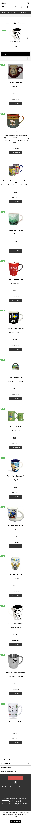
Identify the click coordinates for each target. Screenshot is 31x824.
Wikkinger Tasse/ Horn (15, 525)
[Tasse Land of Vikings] (15, 71)
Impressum (25, 795)
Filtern (5, 54)
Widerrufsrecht (6, 795)
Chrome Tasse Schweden (15, 673)
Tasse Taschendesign (15, 377)
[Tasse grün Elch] (15, 415)
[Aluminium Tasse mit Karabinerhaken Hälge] (15, 170)
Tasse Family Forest (15, 230)
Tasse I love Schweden (15, 328)
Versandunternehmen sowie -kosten (18, 793)
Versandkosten (5, 800)
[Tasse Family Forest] (15, 219)
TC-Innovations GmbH (20, 804)
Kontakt (6, 793)
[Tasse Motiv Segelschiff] (15, 465)
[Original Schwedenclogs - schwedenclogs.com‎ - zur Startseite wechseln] (7, 3)
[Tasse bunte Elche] (15, 711)
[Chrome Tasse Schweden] (15, 661)
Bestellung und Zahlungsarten (10, 786)
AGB (20, 795)
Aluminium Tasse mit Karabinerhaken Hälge (15, 182)
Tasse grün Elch (15, 427)
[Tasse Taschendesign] (15, 366)
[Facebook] (15, 782)
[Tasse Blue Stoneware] (15, 120)
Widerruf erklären (15, 778)
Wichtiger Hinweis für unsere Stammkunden (15, 791)
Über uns (25, 788)
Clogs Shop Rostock (24, 786)
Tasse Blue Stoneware (15, 132)
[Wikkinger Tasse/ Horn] (15, 514)
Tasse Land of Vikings (15, 82)
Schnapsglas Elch (15, 574)
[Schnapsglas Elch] (15, 563)
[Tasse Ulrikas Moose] (15, 34)
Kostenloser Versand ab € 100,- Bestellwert (16, 12)
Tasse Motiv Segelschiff (15, 476)
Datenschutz (14, 795)
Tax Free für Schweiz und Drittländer (13, 788)
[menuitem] (3, 8)
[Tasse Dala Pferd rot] (15, 268)
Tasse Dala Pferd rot (15, 279)
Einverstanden (15, 821)
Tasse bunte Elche (15, 722)
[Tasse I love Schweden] (15, 317)
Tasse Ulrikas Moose (15, 41)
